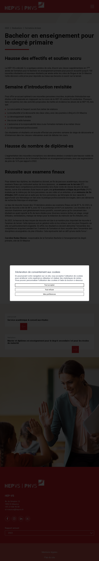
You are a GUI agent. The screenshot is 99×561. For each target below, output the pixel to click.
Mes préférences (49, 294)
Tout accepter (49, 285)
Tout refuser (49, 290)
